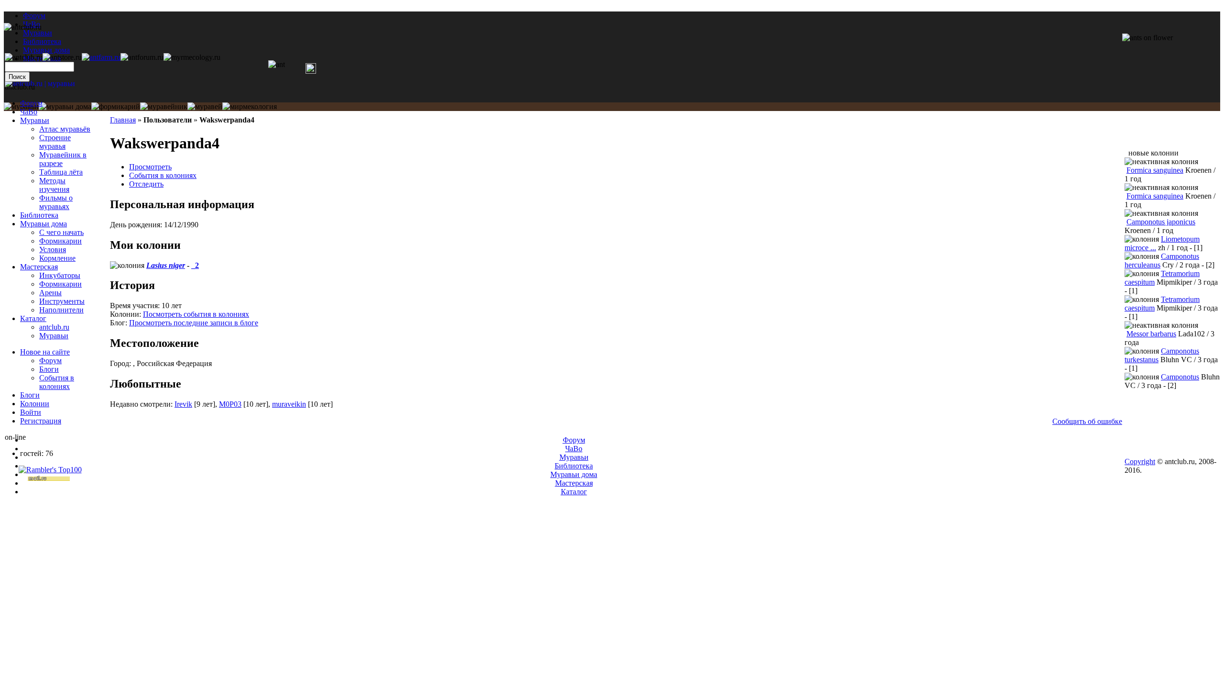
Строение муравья (55, 141)
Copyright (1140, 461)
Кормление (57, 258)
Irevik (183, 404)
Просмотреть (150, 167)
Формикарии (60, 241)
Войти (30, 412)
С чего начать (61, 232)
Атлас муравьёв (64, 129)
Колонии (34, 404)
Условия (52, 249)
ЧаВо (28, 112)
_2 (195, 265)
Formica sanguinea (1154, 170)
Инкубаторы (59, 275)
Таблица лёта (61, 172)
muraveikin (289, 404)
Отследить (146, 184)
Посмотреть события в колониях (196, 314)
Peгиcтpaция (40, 421)
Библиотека (39, 215)
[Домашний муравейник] (101, 57)
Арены (50, 293)
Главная (123, 120)
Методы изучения (54, 185)
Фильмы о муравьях (56, 202)
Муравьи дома (43, 224)
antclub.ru (54, 327)
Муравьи (34, 120)
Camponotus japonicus (1160, 222)
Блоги (49, 369)
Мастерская (39, 267)
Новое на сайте (45, 352)
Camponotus (1180, 377)
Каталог (33, 318)
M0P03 (230, 404)
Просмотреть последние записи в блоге (193, 323)
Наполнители (61, 310)
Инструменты (62, 301)
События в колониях (163, 175)
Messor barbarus (1151, 334)
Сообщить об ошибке (1087, 421)
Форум (34, 15)
